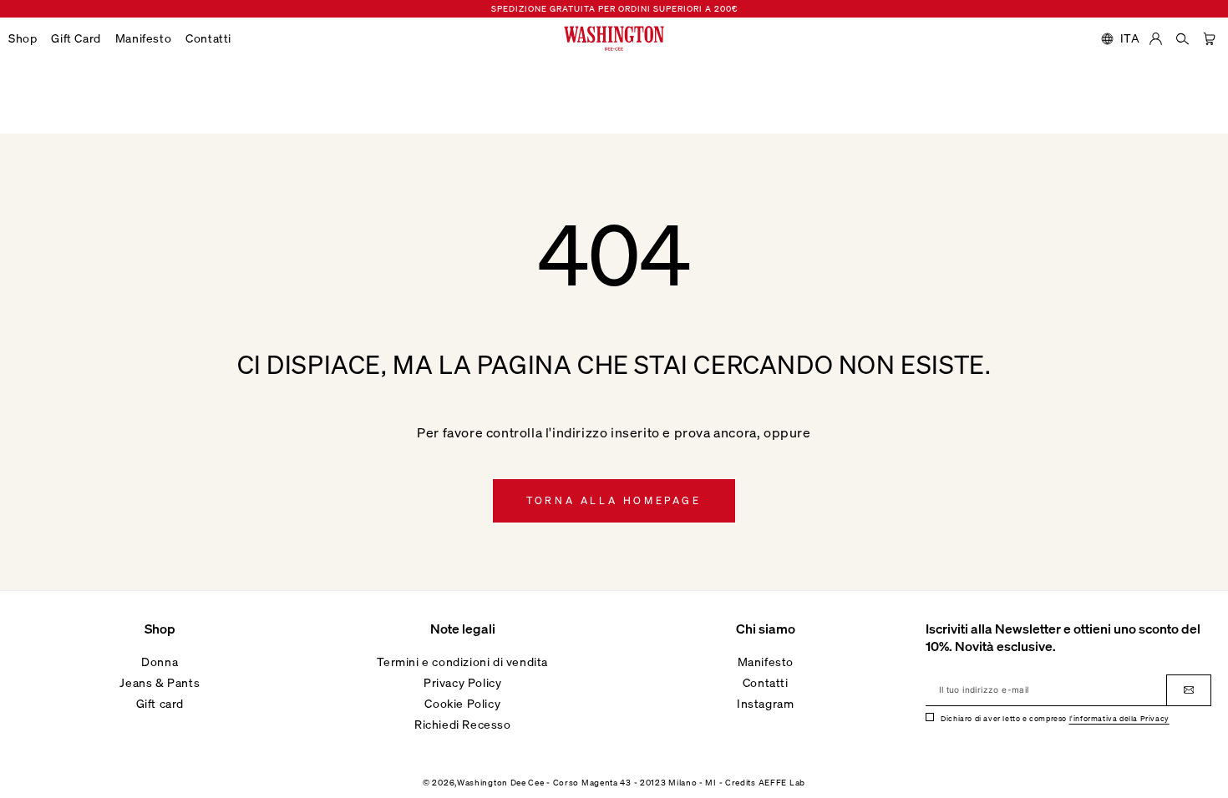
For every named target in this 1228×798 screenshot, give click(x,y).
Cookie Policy (462, 703)
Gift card (160, 703)
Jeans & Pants (159, 682)
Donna (159, 661)
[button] (29, 38)
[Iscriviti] (1188, 689)
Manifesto (766, 661)
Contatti (766, 682)
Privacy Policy (462, 682)
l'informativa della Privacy (1119, 719)
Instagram (765, 703)
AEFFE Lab (782, 782)
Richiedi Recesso (462, 724)
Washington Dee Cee (501, 782)
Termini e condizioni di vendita (462, 661)
